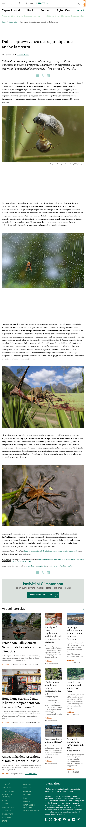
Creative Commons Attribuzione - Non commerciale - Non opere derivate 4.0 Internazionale (48, 560)
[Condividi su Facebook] (37, 75)
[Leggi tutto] (82, 608)
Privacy (26, 802)
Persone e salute (77, 16)
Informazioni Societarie (29, 806)
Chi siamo (27, 791)
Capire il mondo (11, 10)
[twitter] (50, 819)
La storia (27, 795)
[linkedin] (73, 819)
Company (27, 784)
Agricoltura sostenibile (57, 566)
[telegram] (78, 819)
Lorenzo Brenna (23, 55)
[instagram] (69, 819)
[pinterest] (55, 819)
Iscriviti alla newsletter (41, 595)
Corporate (6, 811)
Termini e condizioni (31, 811)
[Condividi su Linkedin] (48, 75)
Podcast (46, 10)
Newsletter (19, 3)
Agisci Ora (63, 10)
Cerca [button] (30, 3)
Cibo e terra (65, 16)
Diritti (13, 16)
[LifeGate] (43, 3)
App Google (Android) (7, 796)
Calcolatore (7, 814)
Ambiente (6, 16)
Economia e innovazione (33, 16)
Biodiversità (32, 566)
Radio (30, 10)
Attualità (6, 784)
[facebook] (46, 819)
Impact (80, 10)
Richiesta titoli (8, 807)
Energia (20, 16)
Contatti (27, 788)
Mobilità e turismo (52, 16)
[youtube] (64, 819)
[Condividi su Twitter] (43, 75)
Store (11, 3)
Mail (25, 798)
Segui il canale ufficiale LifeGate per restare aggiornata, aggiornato (51, 551)
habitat (69, 566)
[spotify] (59, 819)
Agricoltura (42, 566)
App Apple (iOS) (8, 791)
